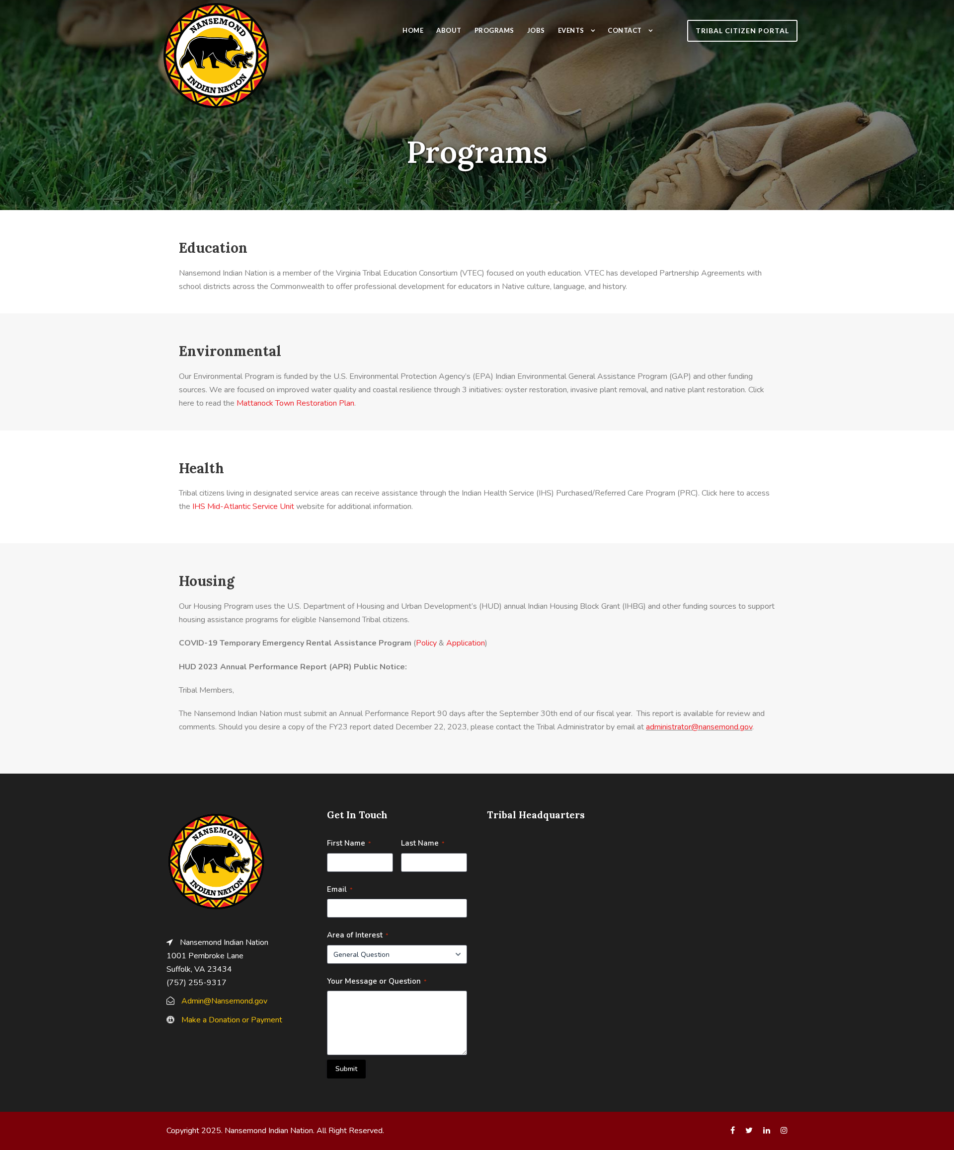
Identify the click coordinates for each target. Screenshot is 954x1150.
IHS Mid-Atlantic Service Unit (243, 506)
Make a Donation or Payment (231, 1019)
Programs (494, 30)
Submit (346, 1069)
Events (571, 30)
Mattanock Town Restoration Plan (295, 403)
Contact (625, 30)
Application (465, 643)
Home (412, 30)
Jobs (536, 30)
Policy (426, 643)
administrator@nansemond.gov (699, 726)
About (449, 30)
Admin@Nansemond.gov (224, 1001)
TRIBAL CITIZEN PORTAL (742, 30)
